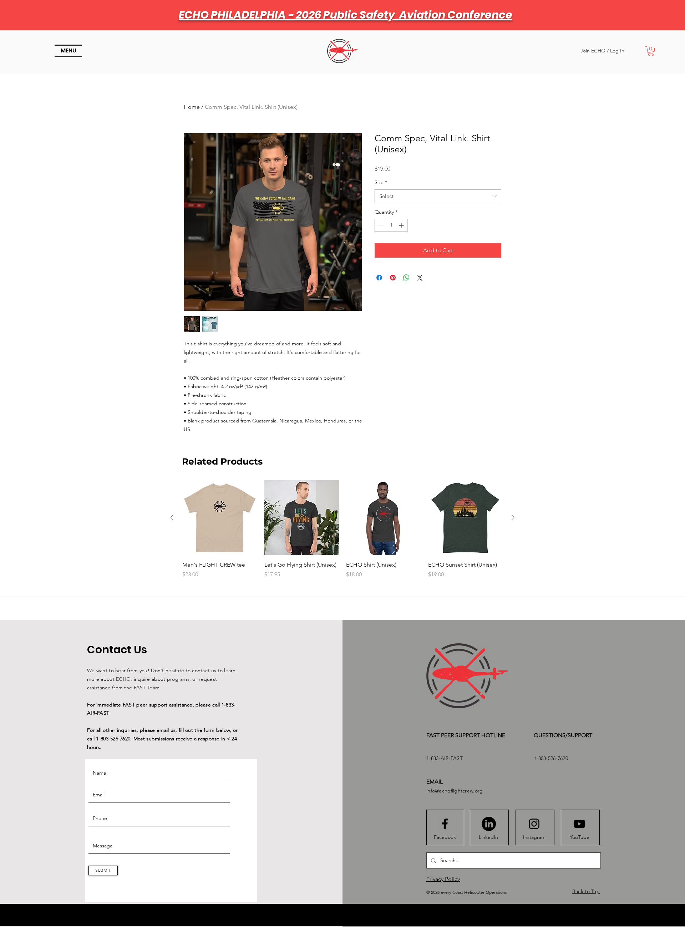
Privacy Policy (443, 879)
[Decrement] (380, 225)
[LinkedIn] (489, 824)
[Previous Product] (172, 517)
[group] (342, 533)
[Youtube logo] (579, 824)
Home (192, 106)
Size (381, 182)
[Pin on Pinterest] (393, 277)
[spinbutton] (391, 225)
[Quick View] (219, 517)
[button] (68, 51)
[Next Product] (513, 517)
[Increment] (401, 225)
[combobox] (438, 196)
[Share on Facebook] (379, 277)
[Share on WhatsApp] (406, 277)
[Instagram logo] (534, 824)
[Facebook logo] (445, 824)
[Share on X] (420, 277)
